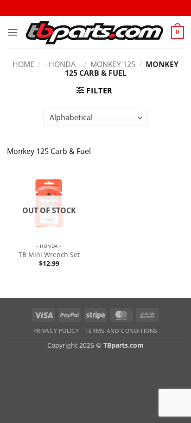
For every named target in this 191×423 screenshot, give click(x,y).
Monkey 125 (112, 64)
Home (23, 64)
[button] (12, 32)
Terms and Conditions (121, 331)
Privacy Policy (56, 331)
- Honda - (62, 64)
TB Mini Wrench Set (49, 255)
